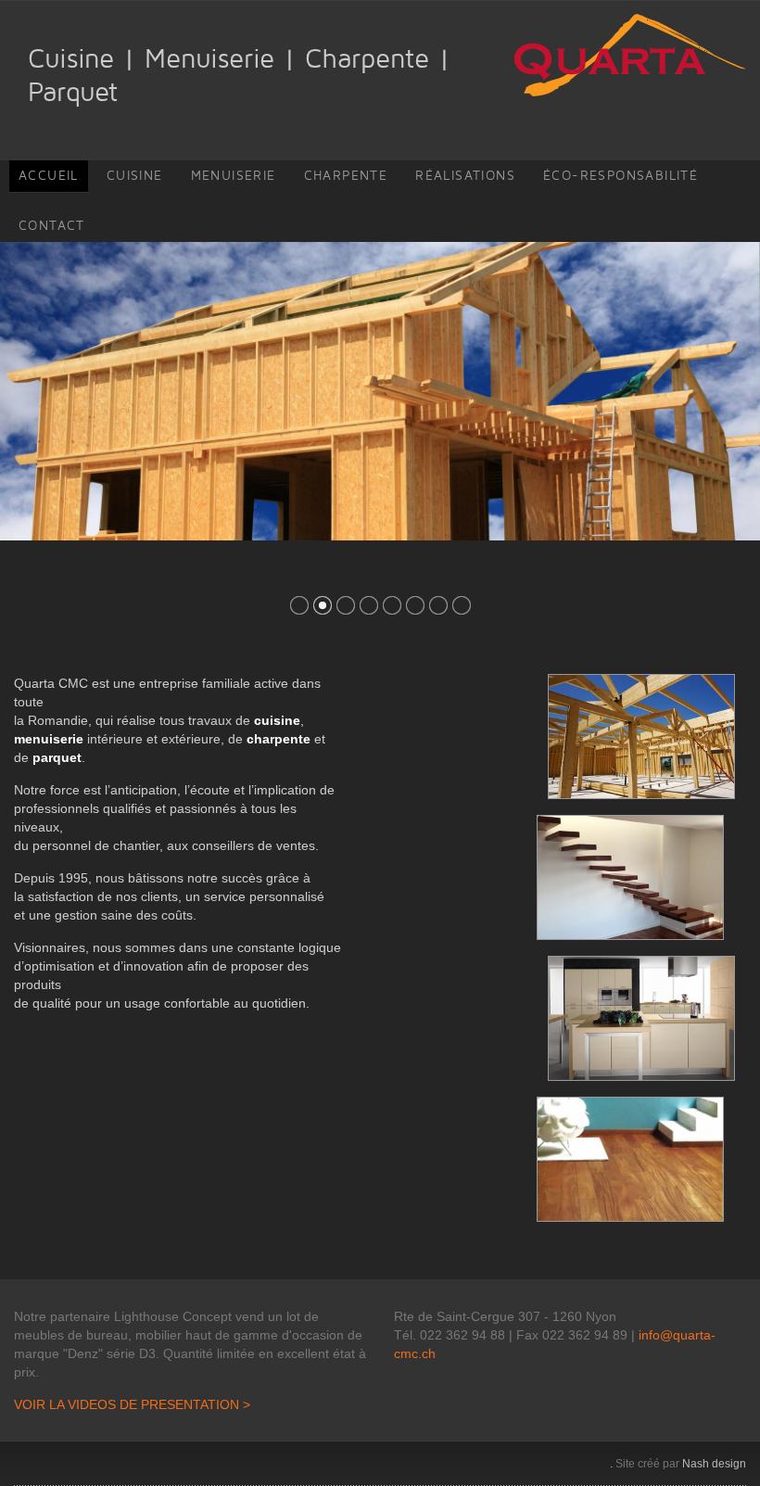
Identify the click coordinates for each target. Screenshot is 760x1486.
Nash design (714, 1463)
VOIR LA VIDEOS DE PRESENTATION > (132, 1404)
